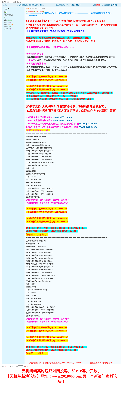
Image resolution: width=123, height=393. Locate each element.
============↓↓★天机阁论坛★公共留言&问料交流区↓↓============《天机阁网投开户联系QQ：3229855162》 (44, 5)
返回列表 (107, 5)
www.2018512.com (62, 117)
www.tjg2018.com (88, 123)
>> (17, 366)
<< (3, 366)
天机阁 (7, 9)
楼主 (27, 8)
